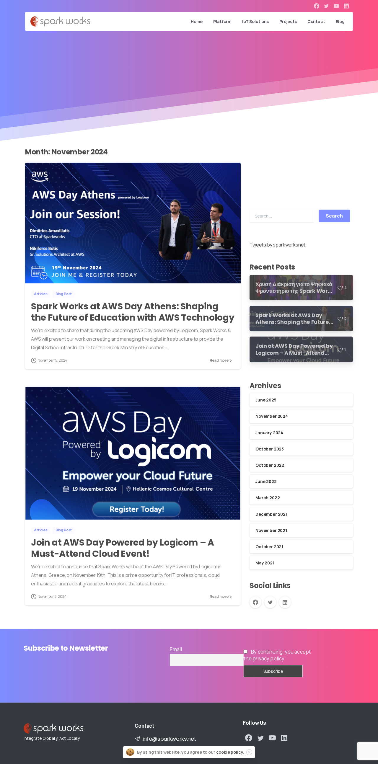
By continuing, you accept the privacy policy (277, 655)
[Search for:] (282, 216)
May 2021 (264, 563)
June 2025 (265, 400)
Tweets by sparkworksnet (277, 244)
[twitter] (326, 6)
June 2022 (266, 481)
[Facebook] (317, 6)
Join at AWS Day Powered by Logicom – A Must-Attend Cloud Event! (122, 548)
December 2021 (271, 514)
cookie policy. (230, 752)
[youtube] (336, 6)
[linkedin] (346, 6)
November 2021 (271, 530)
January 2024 (269, 432)
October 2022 (269, 465)
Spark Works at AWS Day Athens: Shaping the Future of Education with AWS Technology (132, 312)
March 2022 (267, 497)
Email (176, 649)
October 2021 (269, 546)
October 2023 (269, 449)
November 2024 (271, 416)
